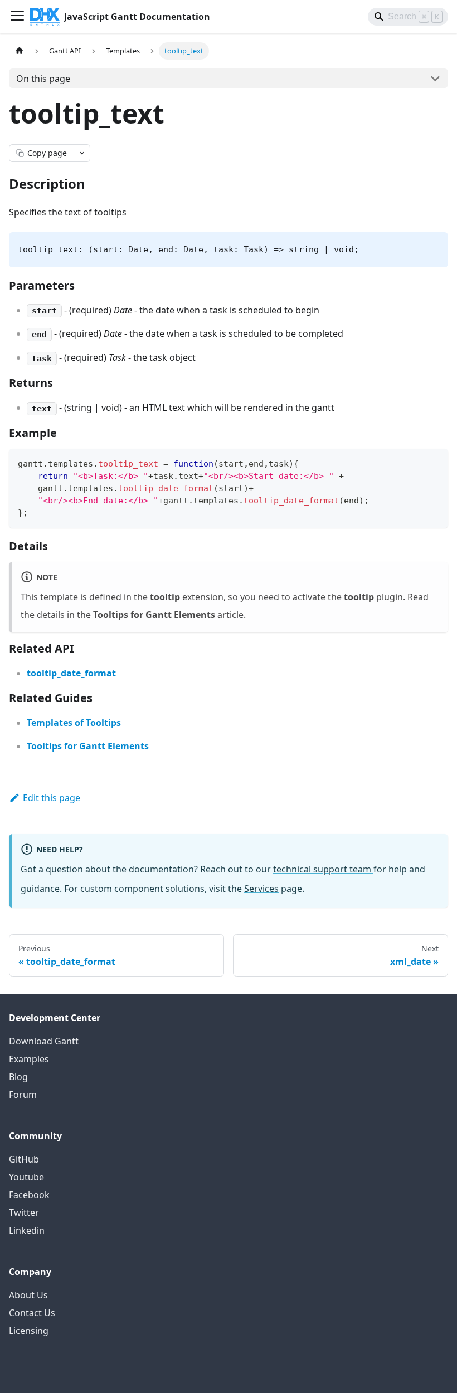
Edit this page (51, 798)
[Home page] (19, 51)
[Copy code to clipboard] (434, 462)
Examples (29, 1059)
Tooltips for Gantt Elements (154, 615)
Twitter (24, 1212)
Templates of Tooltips (74, 723)
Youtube (26, 1177)
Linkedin (27, 1230)
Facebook (29, 1195)
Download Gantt (44, 1041)
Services (261, 888)
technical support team (323, 869)
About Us (28, 1295)
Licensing (28, 1331)
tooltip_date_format (71, 673)
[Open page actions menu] (82, 153)
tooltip (359, 597)
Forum (23, 1094)
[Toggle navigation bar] (17, 16)
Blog (18, 1077)
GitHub (24, 1159)
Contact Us (32, 1313)
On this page (43, 78)
